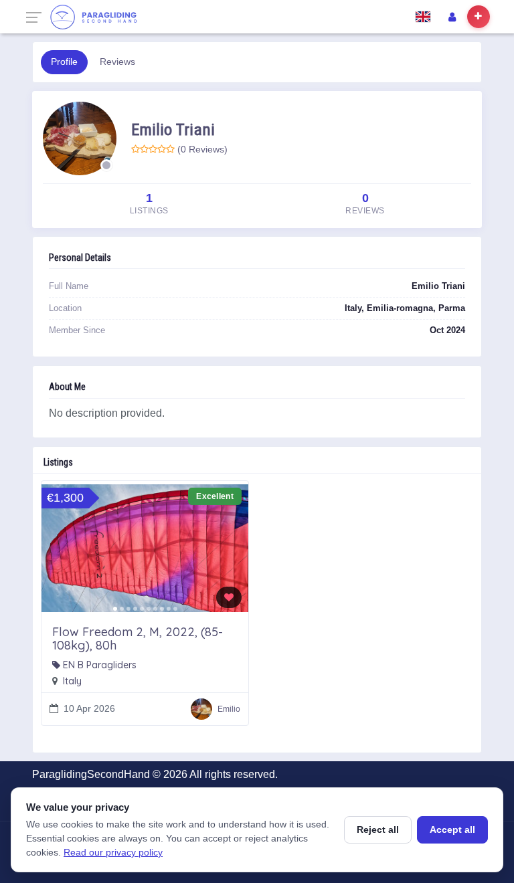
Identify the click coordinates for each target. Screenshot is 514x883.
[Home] (93, 16)
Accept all (452, 829)
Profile (64, 62)
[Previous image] (56, 548)
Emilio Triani (173, 129)
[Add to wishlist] (229, 597)
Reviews (117, 62)
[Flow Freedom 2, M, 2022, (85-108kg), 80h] (144, 548)
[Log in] (451, 16)
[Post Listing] (478, 16)
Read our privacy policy (113, 852)
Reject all (378, 829)
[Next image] (233, 548)
